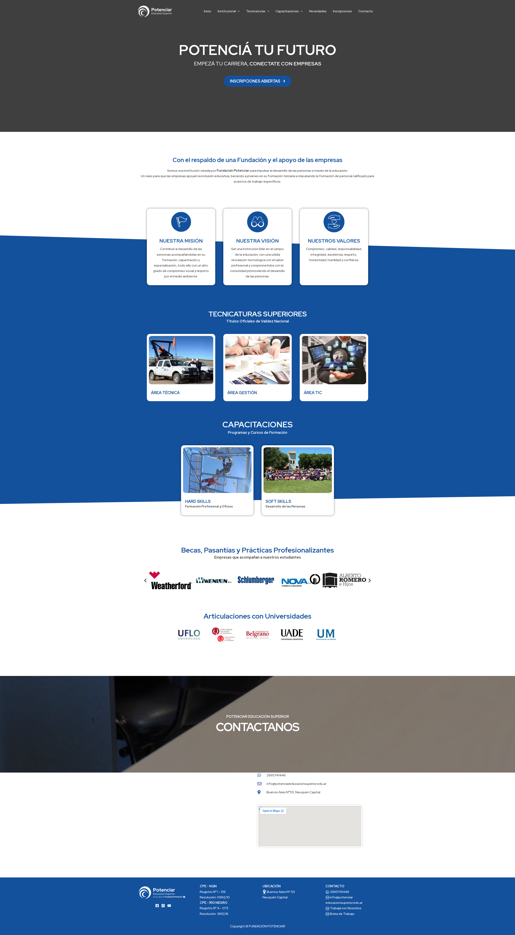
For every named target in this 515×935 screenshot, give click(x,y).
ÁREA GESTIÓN (242, 392)
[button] (238, 11)
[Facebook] (157, 905)
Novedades (318, 11)
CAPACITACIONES (257, 424)
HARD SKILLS (198, 501)
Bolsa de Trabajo (342, 914)
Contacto (365, 11)
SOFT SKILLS (278, 501)
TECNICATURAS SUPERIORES (257, 314)
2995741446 (339, 892)
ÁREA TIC (313, 392)
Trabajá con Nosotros (345, 908)
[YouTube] (169, 905)
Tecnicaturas (255, 11)
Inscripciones (342, 11)
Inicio (207, 11)
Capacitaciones (287, 11)
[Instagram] (163, 905)
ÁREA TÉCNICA (165, 392)
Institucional (227, 11)
